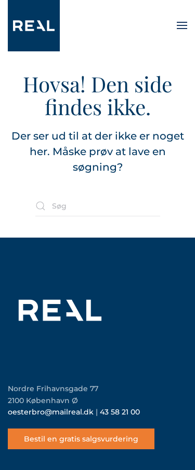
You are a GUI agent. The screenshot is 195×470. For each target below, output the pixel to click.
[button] (182, 25)
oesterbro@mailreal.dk (51, 412)
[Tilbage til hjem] (34, 25)
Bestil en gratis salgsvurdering (81, 439)
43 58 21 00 (120, 412)
